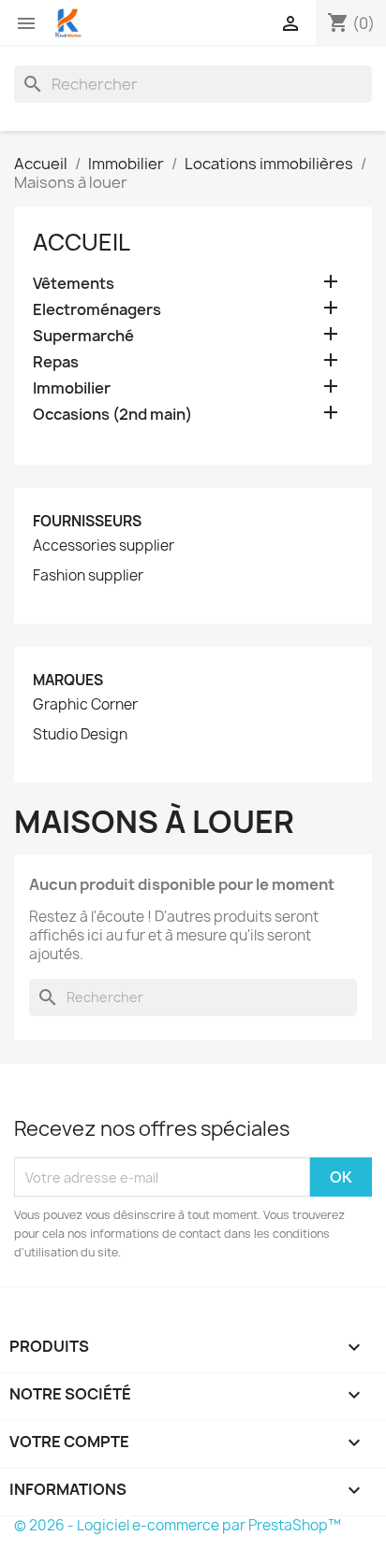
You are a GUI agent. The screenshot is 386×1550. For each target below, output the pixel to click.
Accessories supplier (103, 546)
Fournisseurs (87, 521)
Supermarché (83, 336)
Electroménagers (97, 310)
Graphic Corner (85, 705)
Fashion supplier (88, 576)
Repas (56, 362)
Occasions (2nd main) (112, 414)
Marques (68, 680)
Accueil (81, 242)
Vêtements (73, 284)
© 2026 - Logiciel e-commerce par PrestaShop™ (177, 1525)
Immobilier (72, 388)
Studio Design (80, 734)
